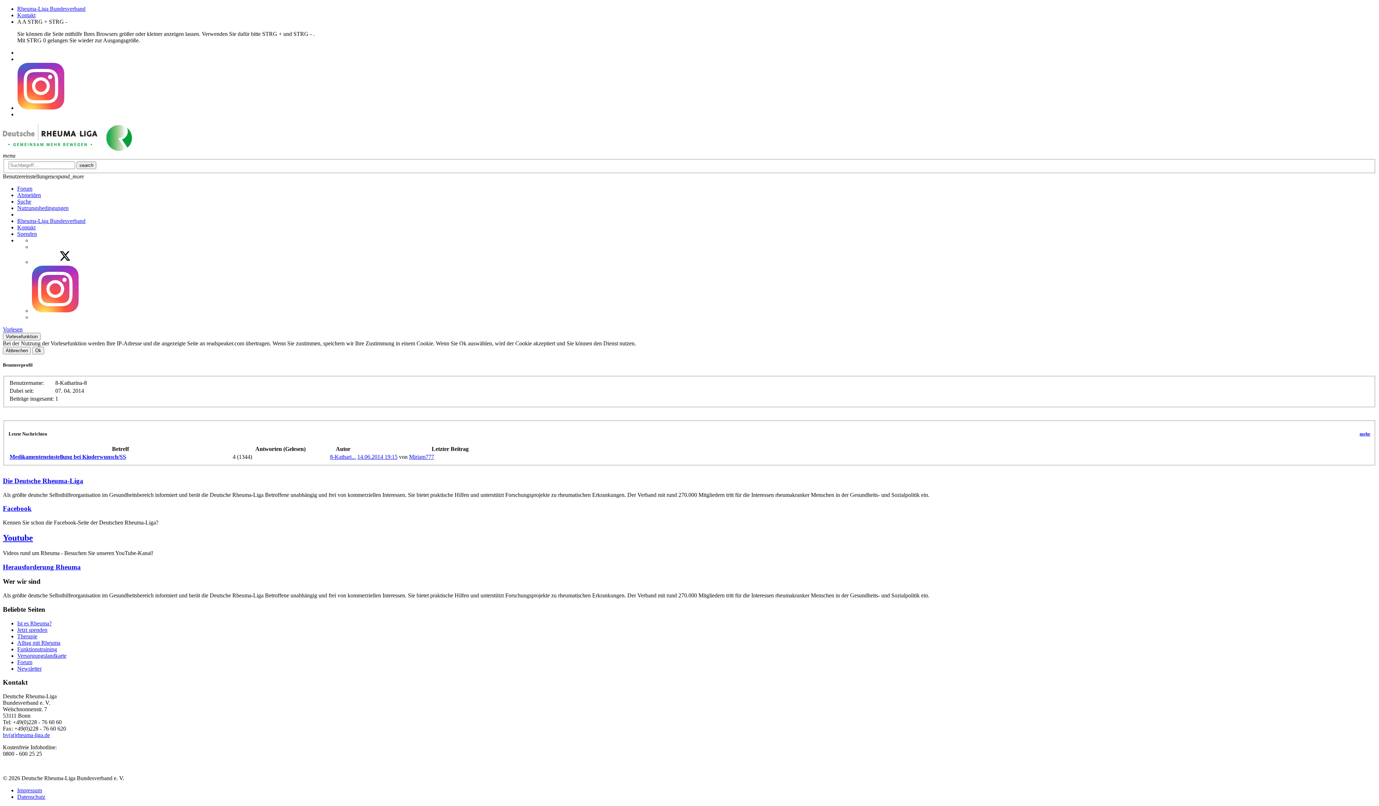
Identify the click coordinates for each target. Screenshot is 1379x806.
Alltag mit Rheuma (38, 643)
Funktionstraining (37, 649)
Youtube (18, 537)
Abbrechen (17, 350)
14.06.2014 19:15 (377, 457)
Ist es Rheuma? (34, 623)
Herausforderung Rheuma (42, 567)
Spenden (27, 234)
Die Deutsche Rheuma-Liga (43, 481)
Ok (38, 350)
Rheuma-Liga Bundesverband (51, 9)
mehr (1365, 434)
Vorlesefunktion (22, 336)
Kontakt (26, 15)
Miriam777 (421, 457)
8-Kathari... (343, 457)
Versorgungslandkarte (41, 656)
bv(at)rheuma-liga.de (26, 735)
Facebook (17, 508)
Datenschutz (31, 797)
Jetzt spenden (32, 630)
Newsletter (29, 669)
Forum (24, 662)
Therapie (27, 636)
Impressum (29, 790)
